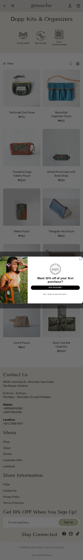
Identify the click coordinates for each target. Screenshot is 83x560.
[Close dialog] (80, 259)
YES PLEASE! (55, 288)
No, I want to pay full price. (55, 294)
